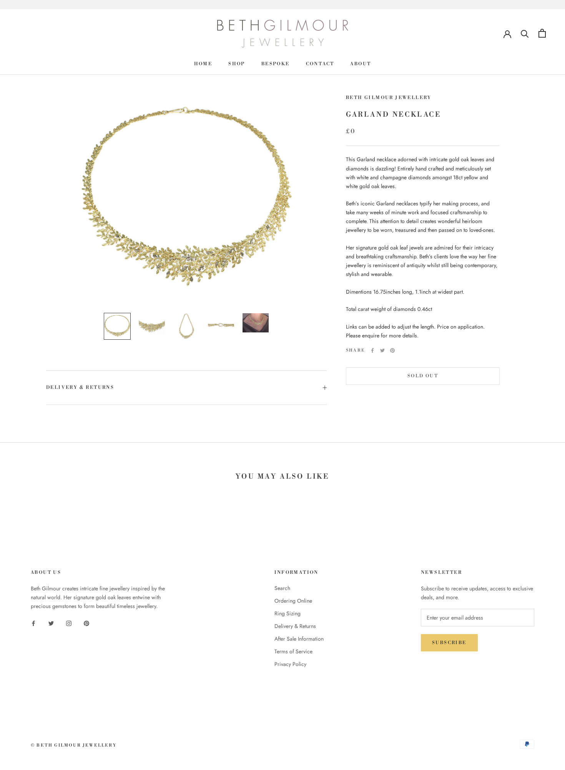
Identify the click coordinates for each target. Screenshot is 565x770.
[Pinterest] (392, 350)
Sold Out (422, 376)
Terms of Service (293, 651)
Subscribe (449, 643)
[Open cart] (542, 33)
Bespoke (275, 64)
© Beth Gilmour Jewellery (73, 745)
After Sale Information (299, 639)
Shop (236, 64)
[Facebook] (372, 350)
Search (282, 588)
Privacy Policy (290, 664)
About (360, 64)
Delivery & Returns (80, 387)
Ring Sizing (287, 613)
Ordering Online (293, 601)
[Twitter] (382, 350)
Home (203, 64)
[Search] (525, 33)
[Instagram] (68, 622)
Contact (320, 64)
